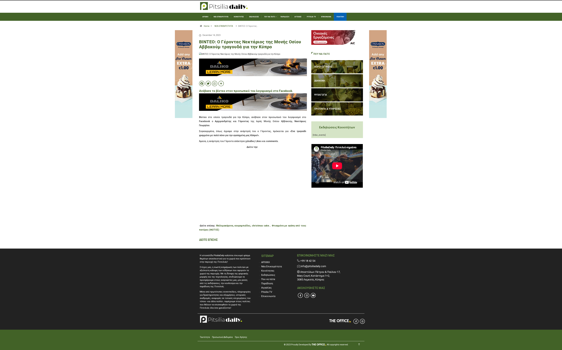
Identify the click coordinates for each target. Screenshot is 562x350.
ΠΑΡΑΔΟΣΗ (284, 17)
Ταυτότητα (205, 337)
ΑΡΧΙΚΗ (205, 17)
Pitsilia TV (266, 291)
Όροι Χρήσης (241, 337)
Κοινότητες (267, 270)
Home (206, 26)
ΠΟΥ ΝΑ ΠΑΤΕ (269, 17)
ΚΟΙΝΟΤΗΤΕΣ (239, 17)
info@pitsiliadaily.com (313, 266)
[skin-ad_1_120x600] (183, 74)
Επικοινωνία (268, 296)
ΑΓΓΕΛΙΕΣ (297, 17)
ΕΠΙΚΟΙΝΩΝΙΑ (326, 17)
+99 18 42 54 (307, 260)
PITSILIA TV (311, 17)
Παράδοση (267, 283)
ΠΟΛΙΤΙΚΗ (340, 17)
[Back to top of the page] (359, 344)
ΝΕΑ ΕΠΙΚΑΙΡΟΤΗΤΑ (221, 17)
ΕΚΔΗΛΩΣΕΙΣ (254, 17)
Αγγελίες (266, 287)
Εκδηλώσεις (268, 274)
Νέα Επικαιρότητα (271, 266)
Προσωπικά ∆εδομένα (222, 337)
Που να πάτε (268, 279)
